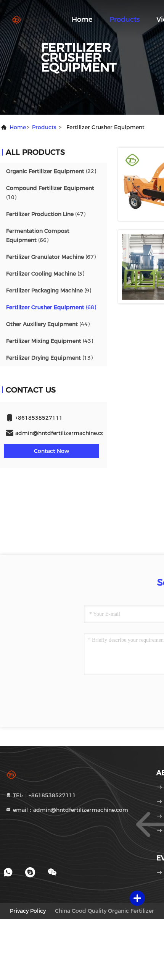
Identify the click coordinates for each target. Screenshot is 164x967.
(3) (45, 273)
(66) (37, 235)
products (44, 127)
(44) (48, 324)
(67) (51, 256)
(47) (45, 214)
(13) (49, 357)
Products (124, 19)
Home (82, 19)
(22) (51, 171)
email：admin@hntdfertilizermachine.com (69, 809)
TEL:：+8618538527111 (43, 795)
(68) (51, 307)
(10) (50, 193)
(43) (49, 340)
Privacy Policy (28, 910)
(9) (48, 290)
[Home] (30, 19)
